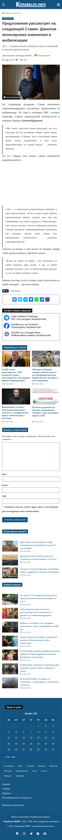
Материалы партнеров (13, 805)
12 (16, 738)
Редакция (6, 793)
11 (9, 738)
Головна (6, 789)
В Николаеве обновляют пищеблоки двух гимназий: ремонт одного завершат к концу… (39, 668)
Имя (4, 474)
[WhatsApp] (36, 299)
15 (38, 738)
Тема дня (7, 776)
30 (46, 750)
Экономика (19, 776)
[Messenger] (31, 299)
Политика (8, 771)
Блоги (20, 766)
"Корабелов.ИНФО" (12, 821)
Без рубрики (9, 766)
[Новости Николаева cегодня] (31, 4)
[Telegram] (42, 299)
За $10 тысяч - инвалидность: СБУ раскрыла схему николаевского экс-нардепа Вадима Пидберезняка (16, 375)
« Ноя (7, 757)
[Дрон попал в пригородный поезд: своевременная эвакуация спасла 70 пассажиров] (10, 546)
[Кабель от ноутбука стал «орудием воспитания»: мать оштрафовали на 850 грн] (10, 627)
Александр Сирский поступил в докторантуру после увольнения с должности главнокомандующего (36, 612)
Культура (41, 766)
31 (53, 750)
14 (31, 738)
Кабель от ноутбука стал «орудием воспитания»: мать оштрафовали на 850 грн (39, 626)
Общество (16, 13)
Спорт (34, 771)
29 (38, 750)
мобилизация (15, 291)
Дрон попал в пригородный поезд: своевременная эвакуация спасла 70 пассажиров (37, 545)
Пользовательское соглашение (16, 798)
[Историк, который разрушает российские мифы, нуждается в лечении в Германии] (10, 572)
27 (24, 750)
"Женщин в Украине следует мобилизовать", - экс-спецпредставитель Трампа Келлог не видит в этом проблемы (45, 375)
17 (53, 738)
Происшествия (22, 771)
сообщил (55, 112)
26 (16, 750)
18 (9, 744)
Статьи (44, 771)
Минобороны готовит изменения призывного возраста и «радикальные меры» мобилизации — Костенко (15, 412)
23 (46, 744)
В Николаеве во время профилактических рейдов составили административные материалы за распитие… (40, 654)
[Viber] (47, 299)
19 (16, 744)
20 (24, 744)
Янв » (14, 757)
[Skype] (25, 299)
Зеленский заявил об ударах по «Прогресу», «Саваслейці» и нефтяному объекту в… (39, 682)
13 (24, 738)
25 (9, 750)
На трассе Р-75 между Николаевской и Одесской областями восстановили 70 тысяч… (38, 598)
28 (31, 750)
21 (31, 744)
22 (38, 744)
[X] (20, 299)
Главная (7, 13)
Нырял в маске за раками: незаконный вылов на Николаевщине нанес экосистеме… (38, 640)
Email (5, 485)
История (30, 766)
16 (46, 738)
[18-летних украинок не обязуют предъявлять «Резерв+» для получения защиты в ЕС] (46, 396)
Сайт (4, 496)
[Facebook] (14, 299)
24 (53, 744)
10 (53, 732)
